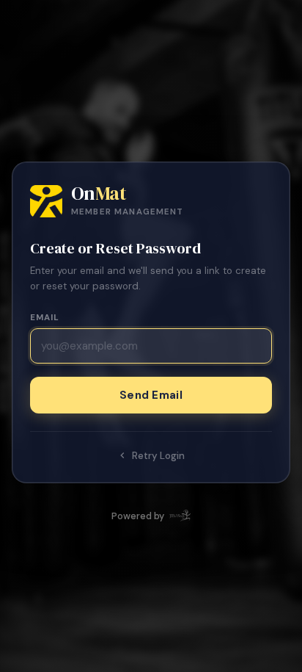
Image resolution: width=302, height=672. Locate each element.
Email (44, 317)
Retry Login (158, 455)
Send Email (151, 395)
